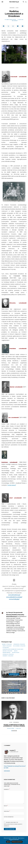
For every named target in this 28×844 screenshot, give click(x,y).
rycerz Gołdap (16, 652)
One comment (15, 20)
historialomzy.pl (14, 2)
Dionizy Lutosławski (7, 644)
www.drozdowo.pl (14, 595)
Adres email (7, 811)
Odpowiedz (7, 770)
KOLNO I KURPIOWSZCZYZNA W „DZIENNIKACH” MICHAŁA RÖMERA (14, 725)
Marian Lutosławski (7, 650)
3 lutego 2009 (20, 19)
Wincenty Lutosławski (8, 655)
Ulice (14, 663)
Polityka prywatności (17, 841)
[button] (26, 1)
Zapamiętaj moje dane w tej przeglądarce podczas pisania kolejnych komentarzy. (13, 824)
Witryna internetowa (9, 816)
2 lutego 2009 (20, 670)
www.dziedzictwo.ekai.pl (14, 597)
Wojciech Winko (10, 728)
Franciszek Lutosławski (19, 644)
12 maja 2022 (18, 728)
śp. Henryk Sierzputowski (10, 19)
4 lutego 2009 (18, 686)
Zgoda (8, 841)
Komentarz (6, 789)
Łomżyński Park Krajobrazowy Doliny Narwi (13, 649)
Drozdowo (12, 7)
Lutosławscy (6, 647)
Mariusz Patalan (10, 686)
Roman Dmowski (6, 652)
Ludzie (16, 7)
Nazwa (6, 805)
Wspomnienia (16, 722)
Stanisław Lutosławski (8, 654)
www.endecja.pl (14, 599)
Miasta (16, 650)
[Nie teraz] (26, 840)
